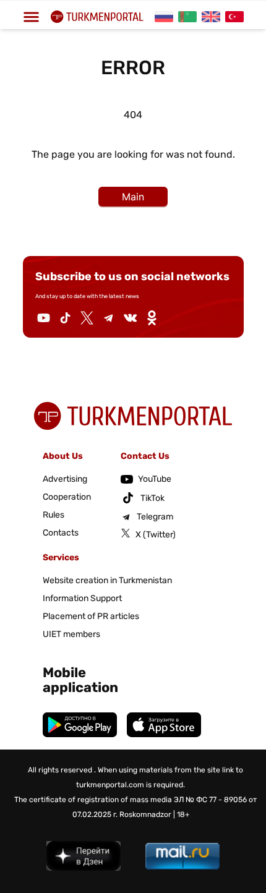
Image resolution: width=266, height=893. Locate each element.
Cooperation (67, 497)
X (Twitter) (155, 534)
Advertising (65, 479)
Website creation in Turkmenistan (107, 580)
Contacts (61, 533)
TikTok (152, 498)
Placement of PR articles (91, 616)
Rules (53, 515)
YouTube (154, 479)
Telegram (155, 516)
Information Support (82, 598)
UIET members (71, 634)
